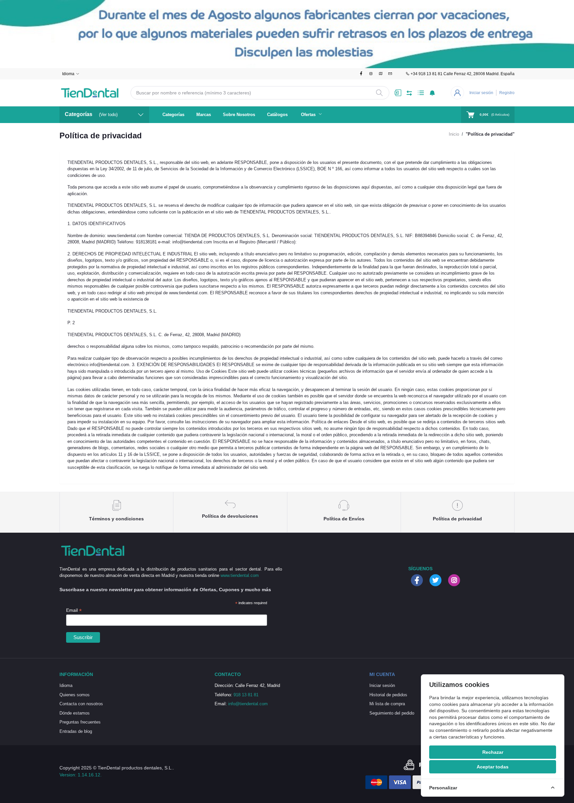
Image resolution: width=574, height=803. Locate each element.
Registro (507, 92)
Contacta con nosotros (81, 703)
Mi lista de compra (387, 703)
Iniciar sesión (481, 92)
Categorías (173, 114)
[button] (432, 93)
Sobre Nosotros (239, 114)
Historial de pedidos (388, 694)
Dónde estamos (74, 713)
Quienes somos (74, 694)
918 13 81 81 (246, 694)
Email (74, 610)
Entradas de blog (75, 731)
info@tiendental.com (248, 703)
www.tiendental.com (240, 575)
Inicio (454, 134)
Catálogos (277, 114)
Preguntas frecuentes (80, 722)
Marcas (203, 114)
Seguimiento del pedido (391, 713)
